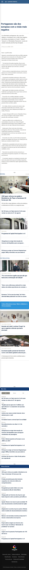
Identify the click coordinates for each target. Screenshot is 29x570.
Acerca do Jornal (6, 554)
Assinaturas (14, 561)
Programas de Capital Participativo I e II (13, 233)
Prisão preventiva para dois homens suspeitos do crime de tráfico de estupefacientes (12, 481)
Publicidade (23, 554)
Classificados (8, 556)
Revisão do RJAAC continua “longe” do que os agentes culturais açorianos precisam (13, 328)
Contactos (14, 556)
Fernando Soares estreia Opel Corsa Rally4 (14, 419)
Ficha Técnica (21, 556)
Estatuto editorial (16, 554)
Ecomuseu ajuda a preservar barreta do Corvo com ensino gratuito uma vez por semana (14, 352)
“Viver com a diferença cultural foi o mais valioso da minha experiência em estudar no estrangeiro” (14, 287)
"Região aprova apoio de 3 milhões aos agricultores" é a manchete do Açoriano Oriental (13, 406)
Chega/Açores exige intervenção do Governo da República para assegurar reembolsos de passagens (12, 243)
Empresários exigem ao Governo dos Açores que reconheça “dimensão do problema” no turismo (12, 524)
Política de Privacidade (18, 559)
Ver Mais (27, 174)
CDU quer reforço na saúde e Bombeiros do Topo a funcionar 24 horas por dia (14, 198)
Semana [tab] (14, 393)
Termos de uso (8, 559)
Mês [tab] (23, 393)
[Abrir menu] (2, 1)
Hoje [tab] (5, 393)
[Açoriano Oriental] (14, 551)
